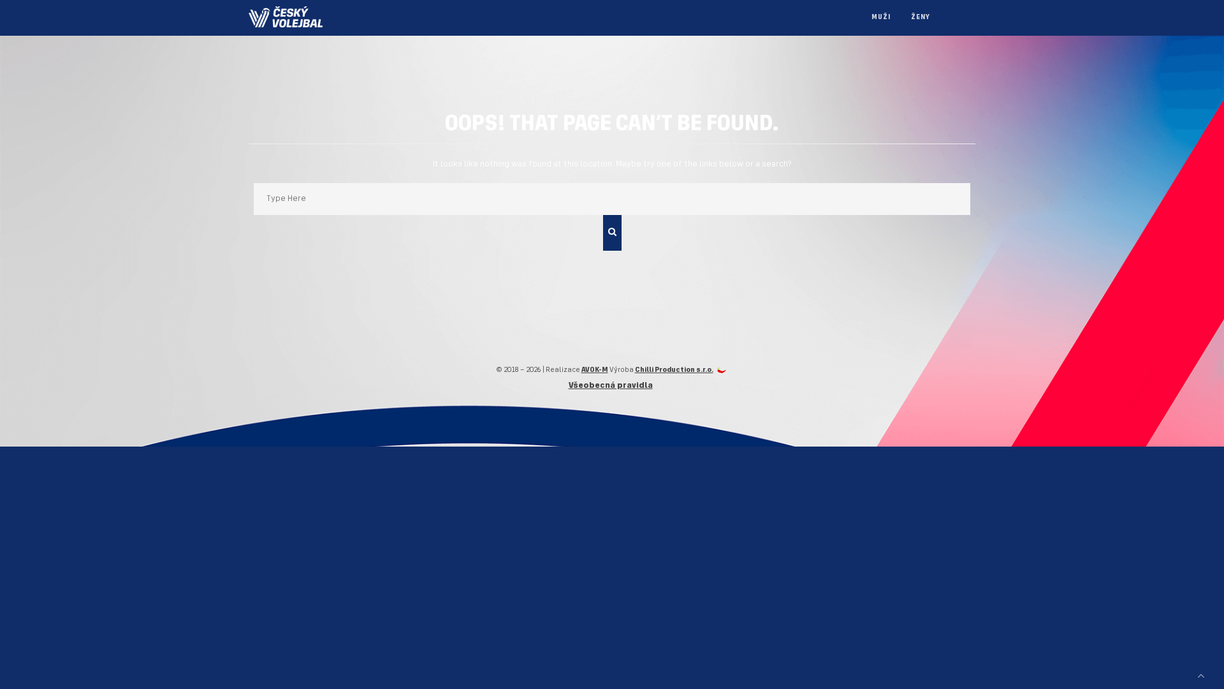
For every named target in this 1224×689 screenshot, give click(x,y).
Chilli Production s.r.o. (674, 370)
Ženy (920, 17)
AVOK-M (594, 370)
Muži (881, 17)
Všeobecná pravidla (611, 385)
